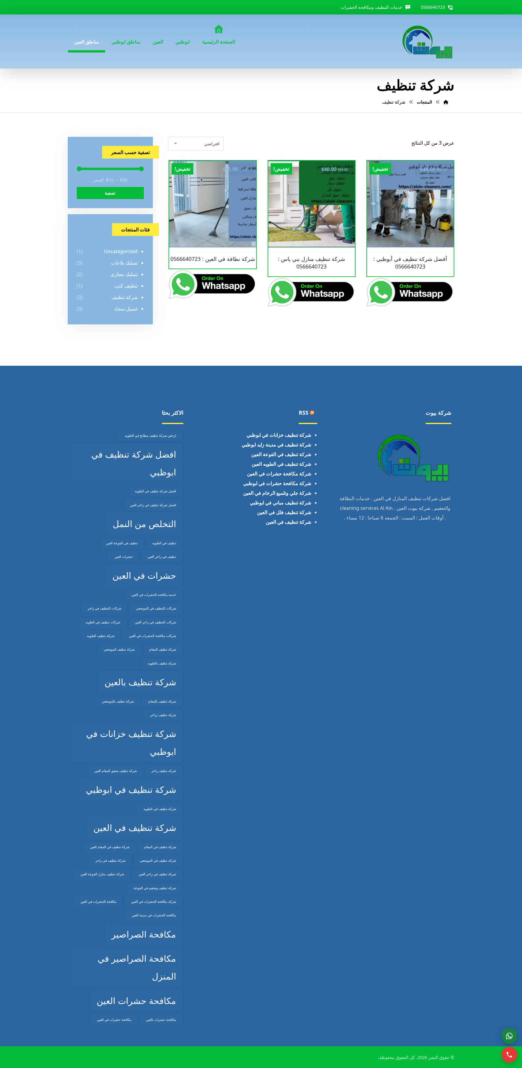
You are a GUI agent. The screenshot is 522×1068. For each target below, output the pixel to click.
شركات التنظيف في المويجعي (156, 608)
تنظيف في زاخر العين (161, 557)
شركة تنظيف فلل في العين (284, 512)
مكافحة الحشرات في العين (98, 901)
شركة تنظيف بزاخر (163, 715)
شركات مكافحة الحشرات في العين (152, 636)
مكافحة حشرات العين (136, 1001)
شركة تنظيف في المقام (160, 847)
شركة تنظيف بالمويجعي (118, 701)
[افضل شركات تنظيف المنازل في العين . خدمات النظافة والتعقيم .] (427, 41)
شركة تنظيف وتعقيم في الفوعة (155, 888)
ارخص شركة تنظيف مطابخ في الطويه (150, 435)
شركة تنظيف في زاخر (110, 860)
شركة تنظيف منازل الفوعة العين (102, 874)
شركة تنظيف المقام (162, 649)
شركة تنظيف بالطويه (162, 663)
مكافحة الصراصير (143, 934)
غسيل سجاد (126, 308)
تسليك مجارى (124, 274)
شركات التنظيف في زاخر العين (155, 622)
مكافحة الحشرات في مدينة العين (154, 915)
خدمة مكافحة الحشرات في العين (153, 595)
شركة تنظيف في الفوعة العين (281, 454)
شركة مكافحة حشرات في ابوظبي (277, 483)
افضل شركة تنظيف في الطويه (155, 491)
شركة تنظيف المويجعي (119, 649)
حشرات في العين (144, 575)
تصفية (110, 193)
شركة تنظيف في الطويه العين (281, 464)
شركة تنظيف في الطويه (159, 809)
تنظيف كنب (126, 285)
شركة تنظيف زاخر (163, 771)
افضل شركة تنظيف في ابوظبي (133, 463)
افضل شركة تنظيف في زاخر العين (153, 505)
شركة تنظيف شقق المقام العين (115, 771)
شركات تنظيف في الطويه (102, 622)
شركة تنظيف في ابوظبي (131, 789)
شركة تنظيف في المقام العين (110, 847)
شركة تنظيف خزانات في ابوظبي (278, 435)
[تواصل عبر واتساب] (509, 1036)
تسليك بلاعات (124, 262)
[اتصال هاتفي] (509, 1055)
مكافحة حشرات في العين (114, 1020)
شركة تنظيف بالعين (140, 682)
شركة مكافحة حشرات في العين (279, 473)
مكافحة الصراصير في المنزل (137, 967)
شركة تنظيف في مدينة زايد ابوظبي (276, 444)
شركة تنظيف (124, 297)
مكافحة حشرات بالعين (161, 1020)
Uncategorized (121, 251)
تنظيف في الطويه (164, 543)
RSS (303, 412)
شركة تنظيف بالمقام (162, 701)
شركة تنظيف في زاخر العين (157, 874)
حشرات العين (123, 557)
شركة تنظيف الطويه (100, 636)
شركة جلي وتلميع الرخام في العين (277, 493)
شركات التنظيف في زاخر (104, 608)
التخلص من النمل (144, 524)
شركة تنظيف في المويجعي (158, 860)
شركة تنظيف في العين (288, 522)
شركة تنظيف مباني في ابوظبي (280, 502)
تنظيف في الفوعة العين (122, 543)
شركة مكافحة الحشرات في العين (153, 901)
